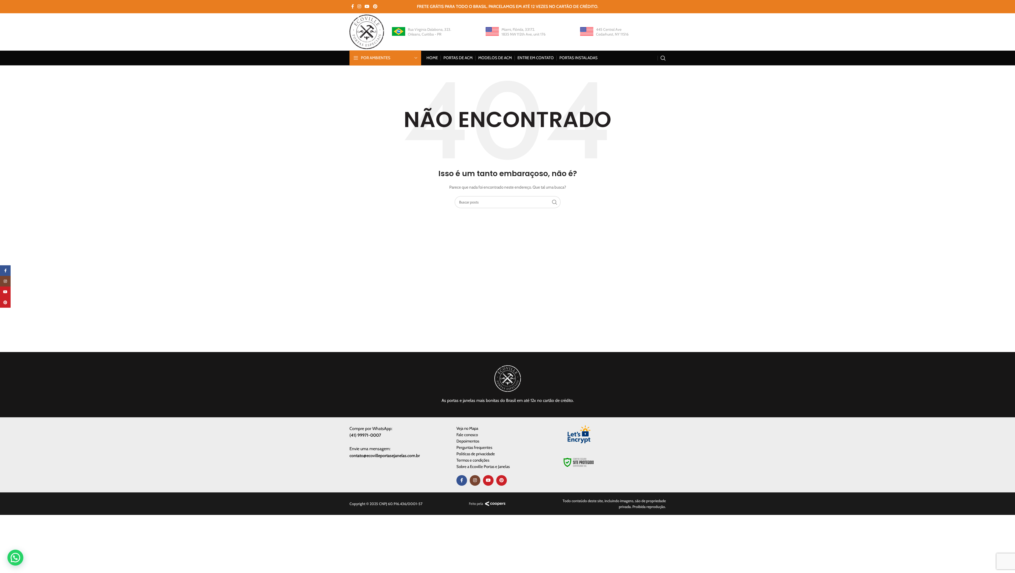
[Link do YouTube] (367, 6)
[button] (15, 558)
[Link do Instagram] (359, 6)
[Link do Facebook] (352, 6)
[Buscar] (663, 58)
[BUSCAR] (554, 202)
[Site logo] (366, 31)
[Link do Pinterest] (375, 6)
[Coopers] (495, 503)
